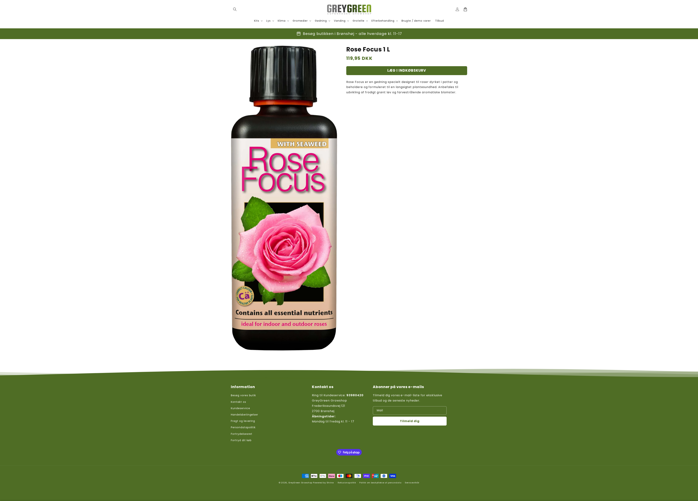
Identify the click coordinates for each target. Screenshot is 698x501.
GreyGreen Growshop (300, 482)
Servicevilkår (412, 482)
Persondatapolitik (243, 427)
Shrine (330, 482)
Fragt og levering (243, 421)
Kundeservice (240, 408)
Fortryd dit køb (241, 440)
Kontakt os (238, 402)
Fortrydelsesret (241, 434)
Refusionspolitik (347, 482)
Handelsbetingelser (244, 414)
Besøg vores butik (243, 395)
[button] (235, 9)
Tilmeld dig (410, 421)
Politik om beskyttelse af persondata (380, 482)
